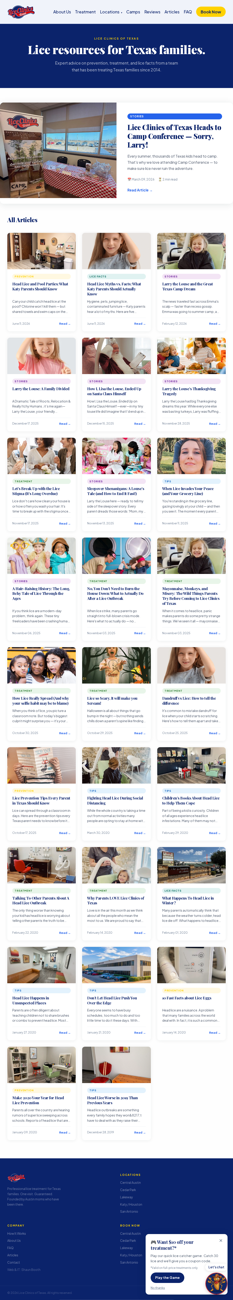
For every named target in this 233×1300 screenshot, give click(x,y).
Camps (133, 11)
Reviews (152, 11)
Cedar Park (128, 1190)
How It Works (16, 1233)
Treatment (85, 11)
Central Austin (130, 1182)
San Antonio (129, 1211)
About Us (62, 11)
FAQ (188, 11)
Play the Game (167, 1277)
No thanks (158, 1288)
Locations (111, 11)
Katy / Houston (131, 1204)
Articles (172, 11)
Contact (13, 1262)
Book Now (211, 11)
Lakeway (126, 1197)
